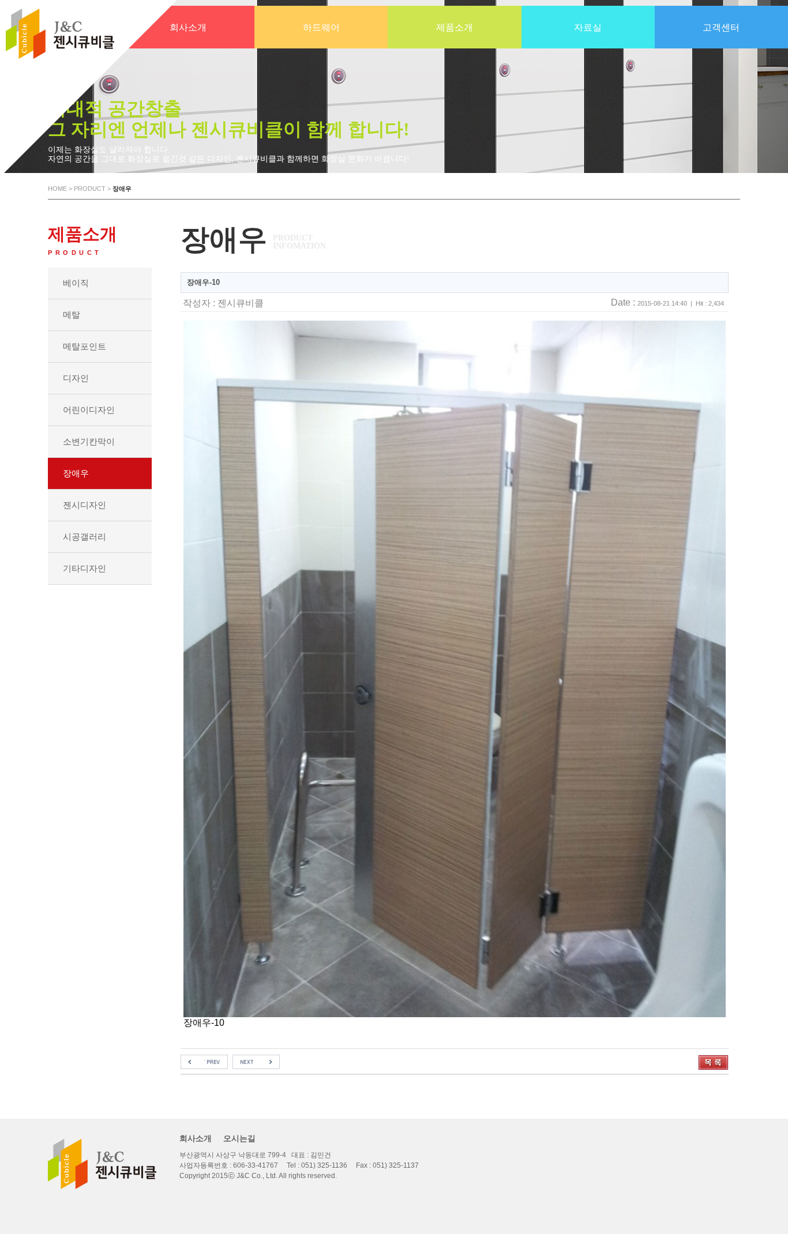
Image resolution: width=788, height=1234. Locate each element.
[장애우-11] (204, 1059)
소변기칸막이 (89, 441)
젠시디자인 (84, 505)
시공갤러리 (84, 536)
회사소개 (195, 1138)
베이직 (76, 283)
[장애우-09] (256, 1059)
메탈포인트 (84, 346)
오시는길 (239, 1138)
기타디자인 (84, 568)
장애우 (76, 473)
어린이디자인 (89, 410)
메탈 (71, 314)
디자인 (76, 378)
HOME (57, 188)
